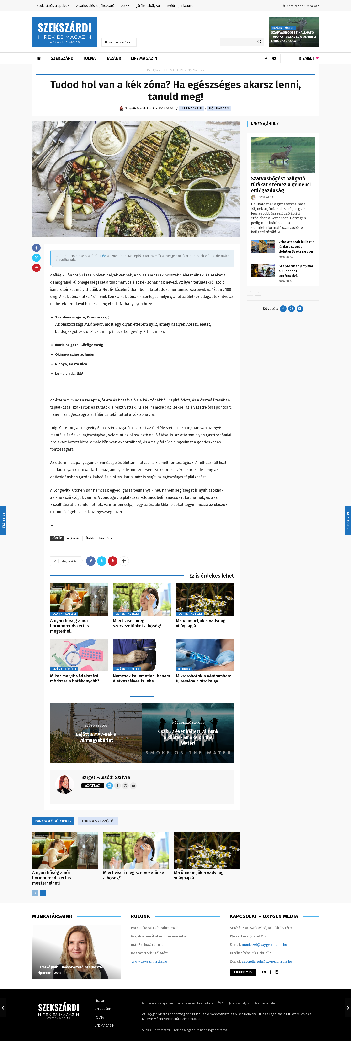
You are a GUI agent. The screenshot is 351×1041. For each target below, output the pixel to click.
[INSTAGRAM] (277, 972)
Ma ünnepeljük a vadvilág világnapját (200, 623)
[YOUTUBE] (264, 972)
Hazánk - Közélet (283, 28)
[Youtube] (274, 58)
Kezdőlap (153, 70)
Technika (183, 669)
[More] (124, 561)
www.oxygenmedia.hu (149, 961)
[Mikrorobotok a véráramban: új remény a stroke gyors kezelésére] (205, 655)
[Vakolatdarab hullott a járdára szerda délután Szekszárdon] (263, 246)
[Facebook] (258, 58)
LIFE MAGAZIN (173, 70)
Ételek (90, 538)
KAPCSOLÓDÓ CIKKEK (53, 821)
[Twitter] (101, 561)
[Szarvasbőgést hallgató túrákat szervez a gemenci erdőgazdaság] (283, 154)
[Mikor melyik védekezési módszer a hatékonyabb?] (79, 655)
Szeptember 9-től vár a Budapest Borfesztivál (296, 271)
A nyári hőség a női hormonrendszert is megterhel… (69, 626)
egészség (73, 538)
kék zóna (105, 538)
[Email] (109, 785)
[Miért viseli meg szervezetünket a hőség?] (142, 599)
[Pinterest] (112, 561)
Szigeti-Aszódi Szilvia (105, 777)
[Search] (259, 42)
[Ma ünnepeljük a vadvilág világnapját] (205, 599)
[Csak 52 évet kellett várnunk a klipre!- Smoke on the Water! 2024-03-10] (348, 1007)
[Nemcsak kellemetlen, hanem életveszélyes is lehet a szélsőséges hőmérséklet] (142, 655)
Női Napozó (219, 108)
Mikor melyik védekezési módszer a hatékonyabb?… (76, 678)
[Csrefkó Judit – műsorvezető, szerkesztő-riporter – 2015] (76, 952)
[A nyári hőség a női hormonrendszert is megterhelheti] (79, 599)
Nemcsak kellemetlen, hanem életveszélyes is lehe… (141, 678)
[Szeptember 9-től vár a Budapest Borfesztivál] (263, 270)
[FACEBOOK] (270, 972)
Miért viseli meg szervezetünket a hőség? (137, 623)
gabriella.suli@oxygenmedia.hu (267, 961)
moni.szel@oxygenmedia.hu (264, 945)
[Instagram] (266, 58)
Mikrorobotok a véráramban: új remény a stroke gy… (203, 678)
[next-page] (43, 893)
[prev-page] (35, 893)
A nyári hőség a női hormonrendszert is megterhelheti (51, 878)
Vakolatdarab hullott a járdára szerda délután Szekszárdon (296, 247)
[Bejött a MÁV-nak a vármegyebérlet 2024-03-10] (3, 1007)
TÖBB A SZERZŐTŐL (98, 821)
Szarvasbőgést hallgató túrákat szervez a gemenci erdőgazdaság (293, 36)
